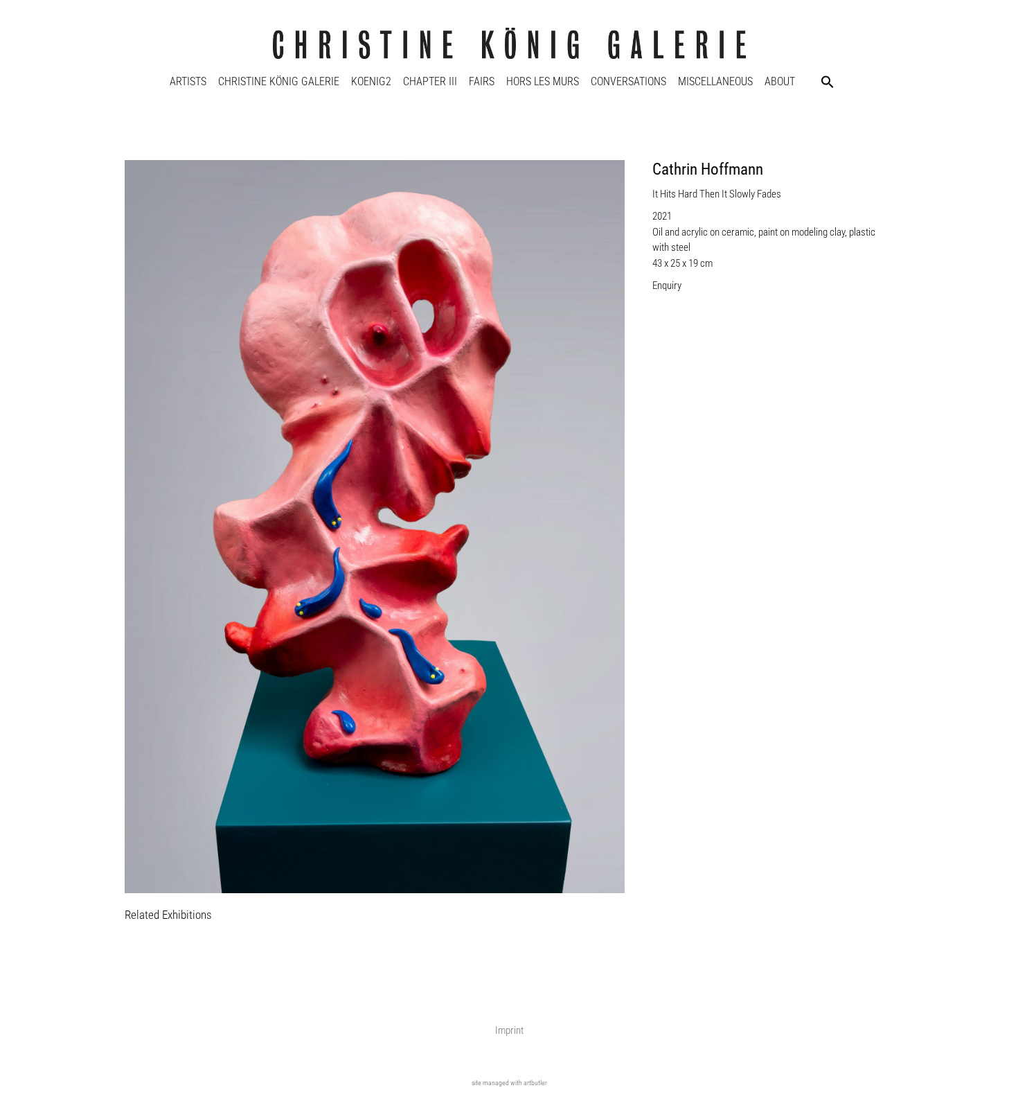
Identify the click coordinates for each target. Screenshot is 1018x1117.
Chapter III (430, 81)
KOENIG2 (371, 81)
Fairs (481, 81)
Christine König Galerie (278, 81)
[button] (827, 82)
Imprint (509, 1030)
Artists (188, 81)
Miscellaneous (715, 81)
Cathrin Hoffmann (707, 169)
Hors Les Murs (542, 81)
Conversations (628, 81)
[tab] (168, 915)
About (780, 81)
